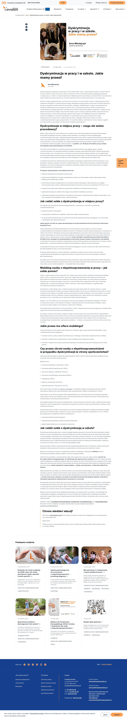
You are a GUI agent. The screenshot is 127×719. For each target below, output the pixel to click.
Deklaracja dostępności (47, 689)
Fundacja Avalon (20, 15)
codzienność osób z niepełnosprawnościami (96, 585)
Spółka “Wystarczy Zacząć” (48, 683)
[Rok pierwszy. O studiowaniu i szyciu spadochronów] (96, 555)
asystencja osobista (23, 635)
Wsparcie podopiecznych (22, 679)
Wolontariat (18, 686)
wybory (53, 644)
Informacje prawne (46, 679)
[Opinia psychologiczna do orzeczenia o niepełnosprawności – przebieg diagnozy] (63, 555)
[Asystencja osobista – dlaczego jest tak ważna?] (31, 607)
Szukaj (89, 3)
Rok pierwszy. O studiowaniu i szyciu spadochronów (95, 571)
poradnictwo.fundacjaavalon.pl (49, 506)
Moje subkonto (102, 3)
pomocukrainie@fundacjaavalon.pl (100, 700)
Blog (27, 15)
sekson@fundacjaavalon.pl (97, 681)
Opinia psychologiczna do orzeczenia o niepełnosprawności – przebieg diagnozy (60, 573)
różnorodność (105, 588)
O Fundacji (44, 675)
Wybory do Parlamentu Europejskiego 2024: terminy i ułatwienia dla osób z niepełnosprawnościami (63, 625)
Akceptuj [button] (116, 714)
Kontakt (67, 675)
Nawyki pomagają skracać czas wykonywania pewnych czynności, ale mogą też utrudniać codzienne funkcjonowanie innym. (96, 626)
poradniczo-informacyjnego (61, 502)
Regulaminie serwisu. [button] (37, 713)
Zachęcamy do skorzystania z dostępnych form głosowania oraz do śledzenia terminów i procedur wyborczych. (63, 633)
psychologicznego (86, 502)
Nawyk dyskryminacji (92, 622)
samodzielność (88, 591)
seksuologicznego (101, 502)
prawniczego (75, 502)
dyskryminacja (96, 588)
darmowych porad (56, 515)
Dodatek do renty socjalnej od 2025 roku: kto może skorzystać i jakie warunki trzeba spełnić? (29, 573)
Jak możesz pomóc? (22, 675)
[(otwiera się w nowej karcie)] (26, 24)
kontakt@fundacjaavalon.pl (73, 685)
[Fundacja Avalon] (10, 8)
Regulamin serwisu (46, 686)
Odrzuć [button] (105, 714)
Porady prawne (45, 67)
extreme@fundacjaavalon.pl (98, 687)
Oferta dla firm (19, 683)
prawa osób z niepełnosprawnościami (28, 588)
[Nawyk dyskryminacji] (96, 607)
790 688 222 (93, 698)
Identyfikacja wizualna (47, 693)
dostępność (87, 588)
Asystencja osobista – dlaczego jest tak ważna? (28, 623)
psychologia (54, 591)
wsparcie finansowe (23, 591)
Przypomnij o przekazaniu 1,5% (16, 3)
